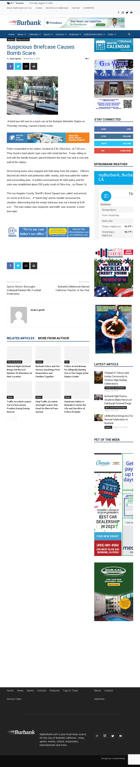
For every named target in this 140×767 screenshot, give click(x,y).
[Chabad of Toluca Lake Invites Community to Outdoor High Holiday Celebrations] (98, 377)
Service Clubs (14, 715)
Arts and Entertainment (116, 407)
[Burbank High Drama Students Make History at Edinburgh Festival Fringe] (98, 397)
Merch (24, 43)
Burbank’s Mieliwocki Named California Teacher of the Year (72, 288)
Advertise (99, 715)
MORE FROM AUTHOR (53, 338)
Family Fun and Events (115, 388)
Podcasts (13, 43)
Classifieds (36, 43)
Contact (39, 8)
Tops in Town (70, 706)
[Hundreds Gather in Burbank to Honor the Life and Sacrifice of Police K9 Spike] (76, 390)
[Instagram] (123, 12)
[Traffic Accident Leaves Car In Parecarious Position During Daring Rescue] (19, 390)
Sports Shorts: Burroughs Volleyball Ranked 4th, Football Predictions (24, 290)
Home (11, 34)
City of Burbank (14, 362)
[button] (129, 34)
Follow (127, 136)
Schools (60, 34)
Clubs (111, 34)
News (20, 34)
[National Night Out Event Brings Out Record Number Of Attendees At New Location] (19, 354)
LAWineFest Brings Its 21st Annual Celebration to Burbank (118, 419)
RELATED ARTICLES (20, 338)
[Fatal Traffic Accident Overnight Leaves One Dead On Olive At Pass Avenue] (48, 390)
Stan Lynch (15, 58)
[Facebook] (118, 12)
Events (39, 362)
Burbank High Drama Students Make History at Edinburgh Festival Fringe (118, 400)
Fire (66, 362)
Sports (47, 34)
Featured (74, 34)
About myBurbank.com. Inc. (19, 8)
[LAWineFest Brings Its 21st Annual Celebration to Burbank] (98, 417)
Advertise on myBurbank (57, 8)
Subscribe (125, 150)
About (97, 706)
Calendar (76, 8)
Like (129, 129)
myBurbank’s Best (93, 34)
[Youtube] (131, 12)
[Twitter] (127, 12)
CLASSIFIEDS (88, 8)
